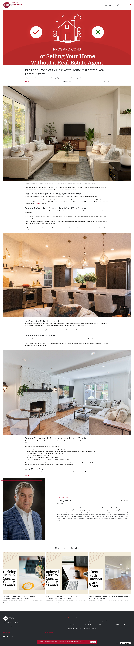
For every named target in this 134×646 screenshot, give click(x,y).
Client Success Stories (120, 617)
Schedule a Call (71, 624)
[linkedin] (12, 636)
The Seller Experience (119, 621)
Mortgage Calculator (88, 624)
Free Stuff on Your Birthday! (90, 628)
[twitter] (9, 636)
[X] (124, 500)
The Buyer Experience (104, 621)
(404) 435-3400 (60, 503)
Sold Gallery (102, 624)
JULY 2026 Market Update (120, 624)
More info (64, 642)
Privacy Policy (6, 643)
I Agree (93, 642)
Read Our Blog (87, 621)
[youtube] (130, 500)
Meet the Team (102, 617)
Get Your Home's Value (73, 621)
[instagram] (127, 500)
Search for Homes (87, 617)
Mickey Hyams (27, 81)
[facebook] (121, 500)
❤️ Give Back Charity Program (74, 617)
